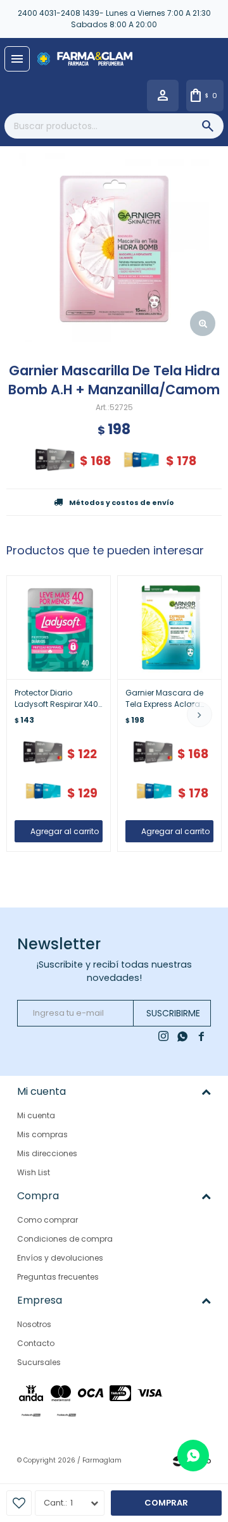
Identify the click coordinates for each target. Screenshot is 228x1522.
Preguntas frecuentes (58, 1276)
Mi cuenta (36, 1115)
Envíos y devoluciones (60, 1257)
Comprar (166, 1503)
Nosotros (34, 1324)
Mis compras (42, 1134)
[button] (199, 714)
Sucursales (39, 1362)
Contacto (35, 1343)
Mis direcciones (47, 1153)
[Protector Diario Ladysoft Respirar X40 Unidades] (58, 627)
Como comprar (47, 1219)
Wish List (33, 1172)
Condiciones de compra (65, 1238)
